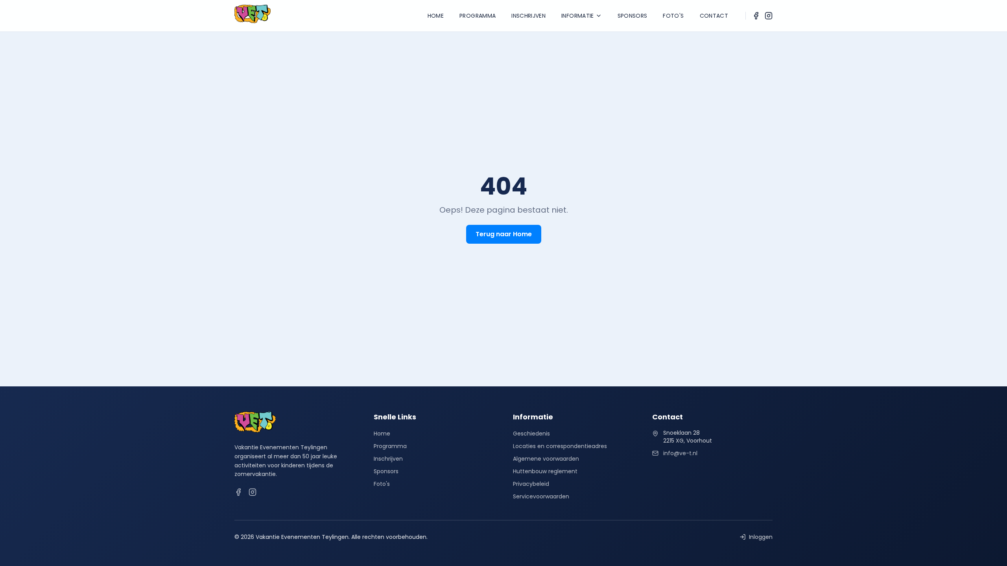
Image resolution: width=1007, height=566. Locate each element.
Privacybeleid (531, 484)
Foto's (673, 16)
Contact (714, 16)
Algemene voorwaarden (546, 459)
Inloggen (761, 537)
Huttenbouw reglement (545, 471)
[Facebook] (756, 16)
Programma (477, 16)
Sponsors (632, 16)
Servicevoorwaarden (541, 496)
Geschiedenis (531, 433)
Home (436, 16)
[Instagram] (769, 16)
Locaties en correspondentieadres (560, 446)
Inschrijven (528, 16)
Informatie (577, 16)
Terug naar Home (504, 234)
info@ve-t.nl (680, 453)
